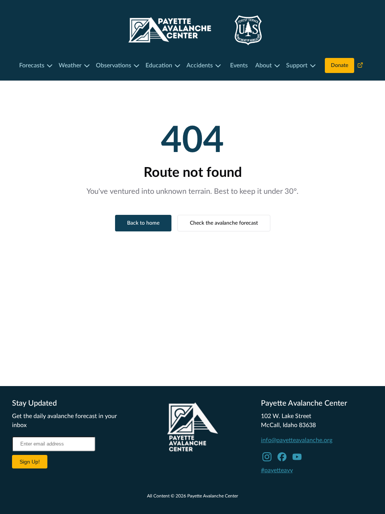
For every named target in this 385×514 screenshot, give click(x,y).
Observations (113, 65)
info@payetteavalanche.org (296, 440)
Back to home (143, 223)
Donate (339, 65)
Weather (70, 65)
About (263, 65)
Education (159, 65)
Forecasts (31, 65)
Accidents (199, 65)
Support (297, 65)
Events (239, 65)
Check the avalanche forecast (224, 223)
